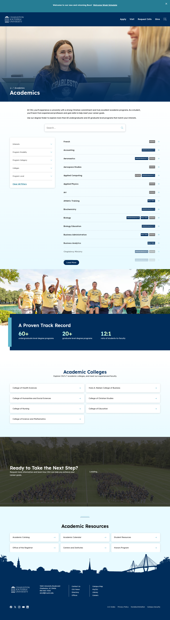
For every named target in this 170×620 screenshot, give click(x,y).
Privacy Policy (123, 607)
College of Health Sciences (25, 388)
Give (157, 19)
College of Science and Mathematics (29, 419)
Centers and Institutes (73, 548)
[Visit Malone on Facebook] (11, 607)
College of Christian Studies (101, 398)
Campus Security (153, 607)
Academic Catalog (21, 537)
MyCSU (95, 589)
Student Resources (122, 537)
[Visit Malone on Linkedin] (27, 607)
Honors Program (121, 548)
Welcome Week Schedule (105, 5)
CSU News (76, 589)
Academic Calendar (72, 537)
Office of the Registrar (23, 548)
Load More (71, 262)
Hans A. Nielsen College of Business (104, 388)
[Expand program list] (158, 141)
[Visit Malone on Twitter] (15, 607)
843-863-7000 (45, 591)
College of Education (98, 408)
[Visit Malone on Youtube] (23, 607)
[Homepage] (14, 19)
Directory (75, 592)
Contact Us (76, 586)
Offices (74, 595)
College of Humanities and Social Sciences (32, 398)
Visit (132, 19)
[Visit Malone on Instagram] (19, 607)
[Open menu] (165, 19)
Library (95, 592)
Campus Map (97, 586)
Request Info (145, 19)
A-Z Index (111, 607)
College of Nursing (21, 408)
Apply (123, 19)
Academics (20, 88)
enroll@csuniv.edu (47, 593)
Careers (95, 595)
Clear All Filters (20, 184)
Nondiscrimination (138, 607)
